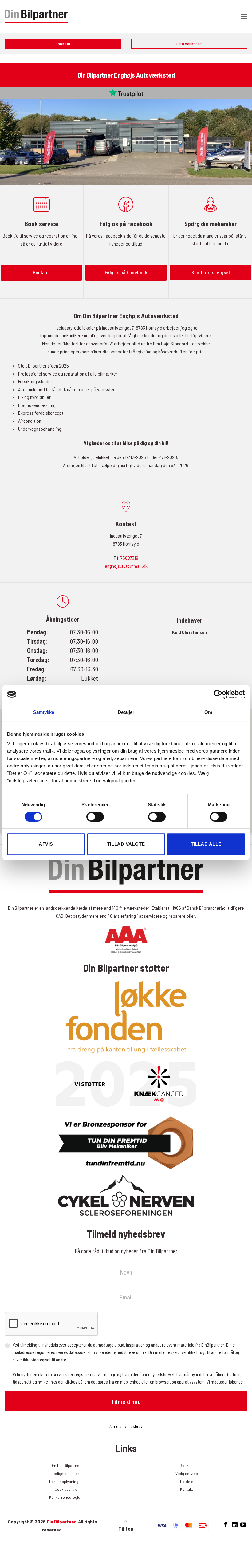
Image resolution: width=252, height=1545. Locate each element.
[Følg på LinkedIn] (234, 1524)
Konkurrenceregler (65, 1497)
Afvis (46, 844)
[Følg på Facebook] (226, 1524)
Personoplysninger (65, 1481)
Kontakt (186, 1489)
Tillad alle (206, 844)
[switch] (95, 817)
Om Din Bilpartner (65, 1465)
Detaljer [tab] (126, 712)
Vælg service (186, 1473)
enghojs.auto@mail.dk (126, 566)
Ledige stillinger (65, 1473)
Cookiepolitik (66, 1489)
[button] (243, 16)
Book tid (187, 1465)
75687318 (129, 558)
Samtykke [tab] (43, 712)
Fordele (186, 1481)
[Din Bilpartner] (36, 17)
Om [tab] (208, 712)
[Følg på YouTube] (243, 1524)
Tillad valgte (126, 844)
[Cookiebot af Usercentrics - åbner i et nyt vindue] (218, 694)
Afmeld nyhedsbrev (126, 1426)
